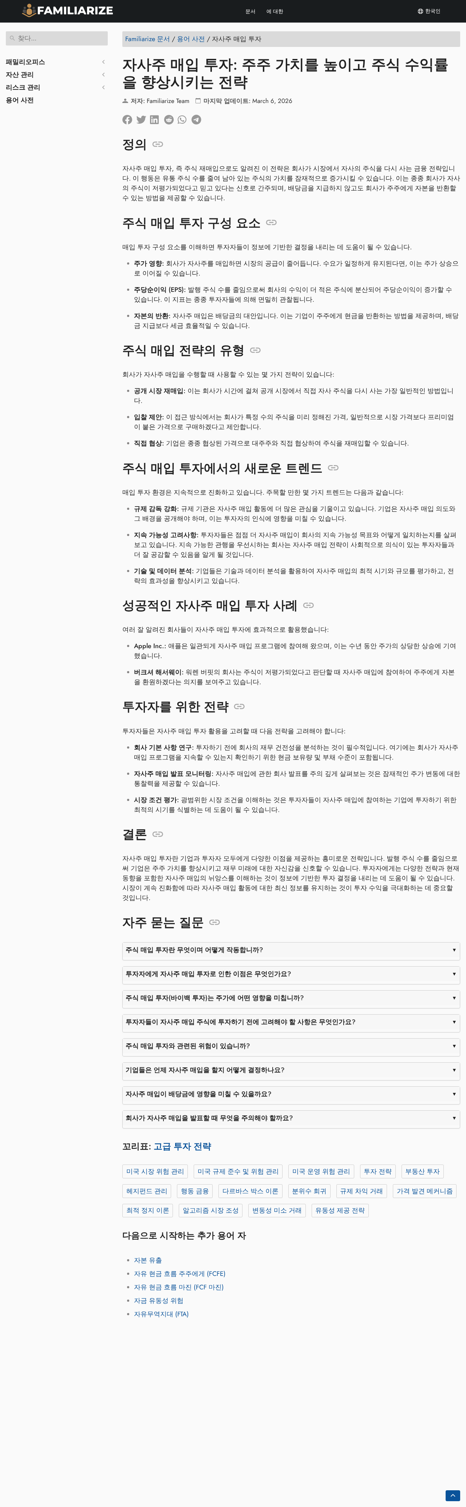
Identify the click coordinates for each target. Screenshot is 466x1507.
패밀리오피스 (25, 62)
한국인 (432, 11)
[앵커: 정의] (158, 144)
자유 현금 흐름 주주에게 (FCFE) (180, 1273)
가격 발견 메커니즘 (425, 1191)
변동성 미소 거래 (277, 1210)
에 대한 (274, 11)
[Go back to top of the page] (453, 1495)
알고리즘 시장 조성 (211, 1210)
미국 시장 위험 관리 (155, 1171)
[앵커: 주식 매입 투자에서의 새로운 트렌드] (333, 468)
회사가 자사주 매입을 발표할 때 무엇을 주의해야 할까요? (209, 1118)
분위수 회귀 (309, 1191)
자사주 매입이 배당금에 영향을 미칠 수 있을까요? (199, 1094)
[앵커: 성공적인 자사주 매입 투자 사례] (308, 606)
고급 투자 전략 (182, 1146)
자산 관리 (20, 74)
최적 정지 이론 (147, 1210)
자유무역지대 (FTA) (161, 1314)
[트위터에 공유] (143, 118)
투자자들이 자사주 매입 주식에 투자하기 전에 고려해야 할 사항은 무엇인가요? (241, 1022)
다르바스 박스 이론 (250, 1191)
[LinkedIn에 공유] (157, 118)
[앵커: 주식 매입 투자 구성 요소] (271, 223)
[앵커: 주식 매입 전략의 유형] (255, 350)
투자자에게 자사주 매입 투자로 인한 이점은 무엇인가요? (208, 974)
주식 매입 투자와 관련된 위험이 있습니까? (188, 1046)
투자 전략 (378, 1171)
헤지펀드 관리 (146, 1191)
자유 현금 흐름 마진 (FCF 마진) (179, 1287)
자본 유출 (148, 1260)
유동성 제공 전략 (340, 1210)
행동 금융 (195, 1191)
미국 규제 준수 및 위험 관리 (238, 1171)
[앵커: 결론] (158, 834)
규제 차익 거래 (361, 1191)
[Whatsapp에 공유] (184, 118)
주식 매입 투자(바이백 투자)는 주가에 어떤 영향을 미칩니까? (215, 998)
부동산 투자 (422, 1171)
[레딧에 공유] (171, 118)
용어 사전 (20, 100)
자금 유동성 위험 (158, 1300)
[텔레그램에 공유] (198, 118)
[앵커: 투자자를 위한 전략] (239, 707)
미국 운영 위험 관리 (321, 1171)
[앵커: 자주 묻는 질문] (214, 923)
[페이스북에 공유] (129, 118)
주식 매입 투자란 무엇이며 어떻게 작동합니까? (194, 950)
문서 (250, 11)
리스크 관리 (23, 87)
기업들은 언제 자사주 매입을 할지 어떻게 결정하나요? (205, 1070)
